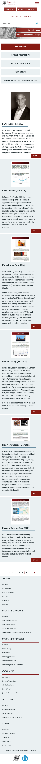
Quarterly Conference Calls (10, 693)
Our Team (5, 596)
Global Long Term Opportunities (12, 665)
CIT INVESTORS (10, 9)
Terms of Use (6, 745)
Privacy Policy (6, 741)
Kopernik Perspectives (20, 55)
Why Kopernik (6, 588)
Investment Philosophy (9, 620)
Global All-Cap (6, 649)
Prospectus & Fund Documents (12, 717)
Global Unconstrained (9, 661)
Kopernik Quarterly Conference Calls (20, 80)
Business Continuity (8, 733)
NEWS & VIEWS (8, 671)
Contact (27, 16)
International (6, 653)
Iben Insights (20, 47)
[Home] (9, 2)
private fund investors (27, 9)
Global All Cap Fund (8, 709)
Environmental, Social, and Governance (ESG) (16, 632)
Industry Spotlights (20, 63)
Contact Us (5, 600)
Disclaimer (5, 729)
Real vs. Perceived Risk (9, 628)
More (35, 156)
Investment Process (8, 624)
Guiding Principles (8, 592)
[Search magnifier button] (37, 23)
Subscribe (16, 16)
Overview (5, 584)
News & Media (20, 72)
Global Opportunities (8, 657)
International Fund (7, 713)
